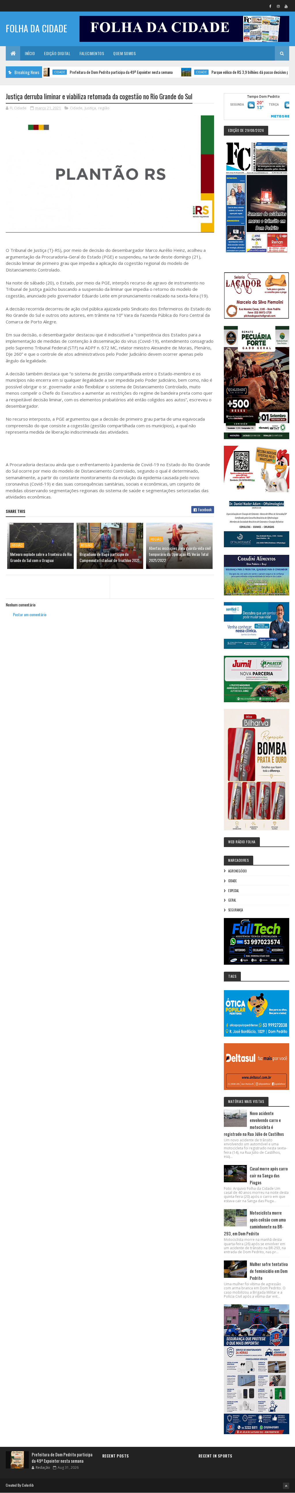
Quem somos (124, 53)
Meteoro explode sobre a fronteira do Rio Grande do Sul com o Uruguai (41, 557)
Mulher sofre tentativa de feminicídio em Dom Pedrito (269, 1271)
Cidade (173, 72)
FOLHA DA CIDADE (36, 28)
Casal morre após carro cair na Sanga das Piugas (269, 1175)
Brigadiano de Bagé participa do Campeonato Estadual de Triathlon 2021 (109, 557)
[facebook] (270, 6)
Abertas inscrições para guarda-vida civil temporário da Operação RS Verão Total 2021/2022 (180, 554)
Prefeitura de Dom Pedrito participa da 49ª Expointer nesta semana (92, 72)
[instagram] (278, 6)
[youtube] (286, 6)
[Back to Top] (286, 1486)
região (103, 107)
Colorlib (27, 1485)
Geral (232, 900)
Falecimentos (92, 53)
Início (30, 53)
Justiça (90, 107)
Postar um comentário (29, 614)
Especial (233, 890)
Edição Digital (57, 53)
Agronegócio (237, 871)
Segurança (235, 910)
